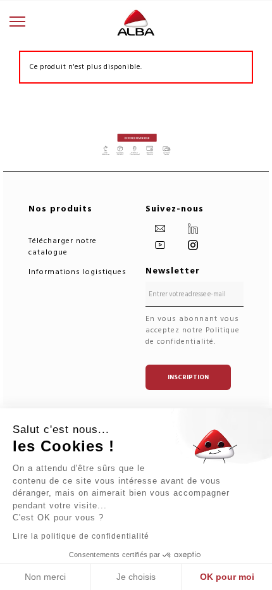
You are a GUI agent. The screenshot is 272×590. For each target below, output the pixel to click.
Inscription (188, 377)
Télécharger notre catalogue (62, 246)
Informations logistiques (77, 272)
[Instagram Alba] (195, 245)
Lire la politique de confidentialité (81, 536)
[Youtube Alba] (162, 245)
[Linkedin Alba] (195, 228)
